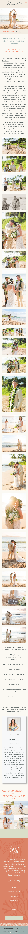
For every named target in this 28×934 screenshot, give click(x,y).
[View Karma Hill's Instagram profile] (17, 734)
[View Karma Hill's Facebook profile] (10, 734)
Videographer (9, 679)
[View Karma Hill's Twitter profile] (14, 734)
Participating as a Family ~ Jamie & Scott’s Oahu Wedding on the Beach (14, 797)
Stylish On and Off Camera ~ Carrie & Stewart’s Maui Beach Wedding (14, 709)
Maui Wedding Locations (10, 689)
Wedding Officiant (9, 664)
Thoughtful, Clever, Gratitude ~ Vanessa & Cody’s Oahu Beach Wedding (14, 792)
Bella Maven (14, 933)
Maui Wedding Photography (14, 51)
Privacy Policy (12, 930)
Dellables (16, 669)
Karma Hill (14, 740)
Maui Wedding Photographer (14, 655)
